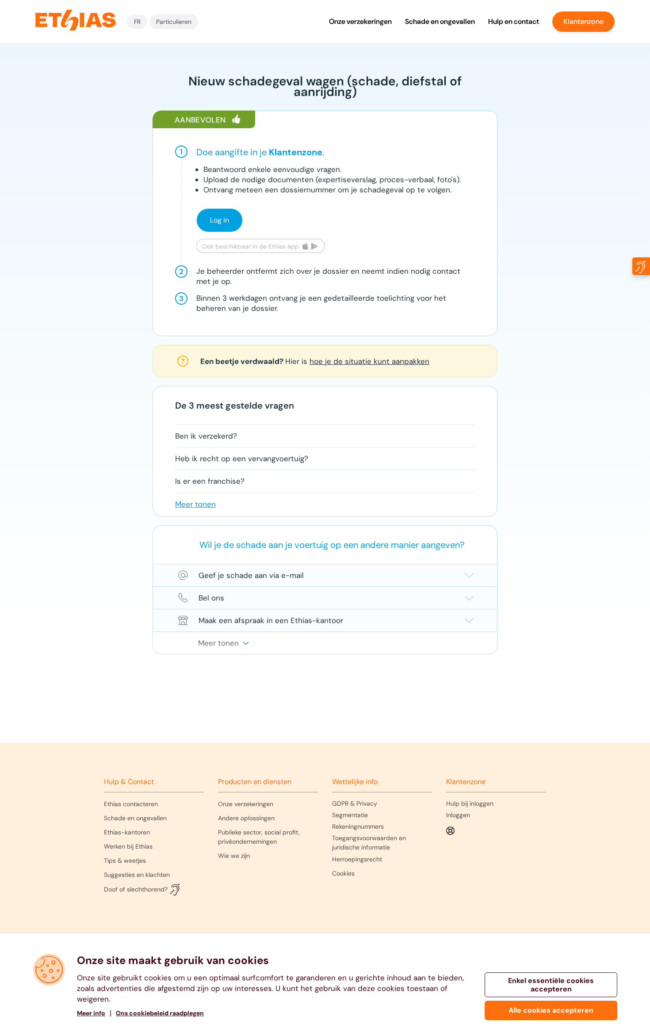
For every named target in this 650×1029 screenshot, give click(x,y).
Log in (219, 220)
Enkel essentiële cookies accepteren (551, 985)
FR (137, 22)
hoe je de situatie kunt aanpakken (369, 361)
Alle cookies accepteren (551, 1010)
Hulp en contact (513, 21)
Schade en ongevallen (440, 21)
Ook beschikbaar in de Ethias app (250, 246)
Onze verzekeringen (360, 21)
